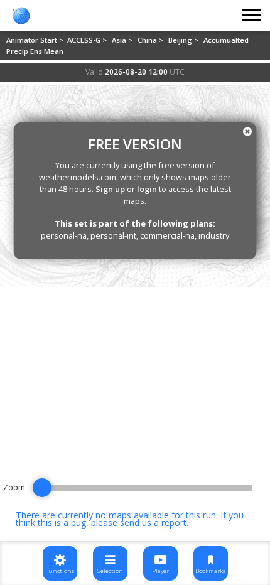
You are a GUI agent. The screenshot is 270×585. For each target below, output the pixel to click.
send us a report (153, 523)
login (147, 189)
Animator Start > (35, 40)
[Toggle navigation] (252, 16)
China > (151, 40)
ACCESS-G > (88, 40)
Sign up (110, 189)
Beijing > (184, 40)
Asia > (123, 40)
